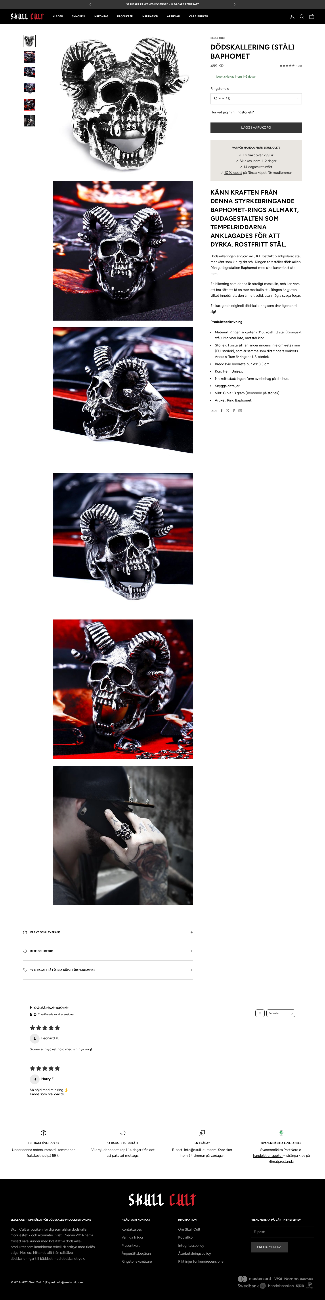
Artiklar (173, 16)
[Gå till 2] (29, 57)
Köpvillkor (186, 1237)
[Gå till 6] (29, 121)
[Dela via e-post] (240, 410)
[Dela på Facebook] (221, 410)
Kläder (58, 16)
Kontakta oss (132, 1229)
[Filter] (260, 1013)
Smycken (78, 16)
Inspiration (150, 16)
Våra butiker (198, 16)
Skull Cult (218, 38)
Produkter (125, 16)
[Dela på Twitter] (227, 410)
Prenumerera (269, 1247)
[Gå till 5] (29, 105)
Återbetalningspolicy (194, 1253)
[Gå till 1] (29, 41)
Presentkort (131, 1245)
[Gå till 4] (29, 89)
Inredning (101, 16)
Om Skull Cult (189, 1229)
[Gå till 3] (29, 73)
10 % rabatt (233, 172)
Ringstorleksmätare (137, 1261)
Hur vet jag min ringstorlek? (232, 112)
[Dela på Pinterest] (234, 410)
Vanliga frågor (132, 1237)
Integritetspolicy (191, 1245)
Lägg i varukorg (256, 127)
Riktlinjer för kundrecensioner (201, 1261)
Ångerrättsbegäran (136, 1253)
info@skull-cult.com (200, 1150)
